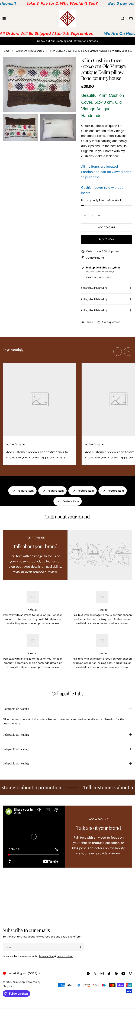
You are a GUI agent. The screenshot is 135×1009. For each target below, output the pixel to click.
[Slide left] (117, 351)
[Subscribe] (80, 947)
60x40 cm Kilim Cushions (29, 50)
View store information (98, 277)
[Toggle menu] (4, 18)
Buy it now (106, 239)
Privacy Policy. (65, 956)
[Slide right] (128, 351)
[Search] (122, 18)
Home (6, 50)
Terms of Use (46, 956)
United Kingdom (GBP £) (22, 973)
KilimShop (19, 982)
